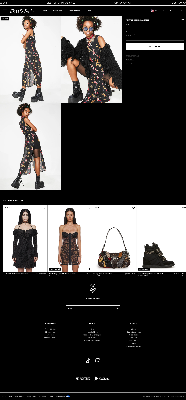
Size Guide (133, 335)
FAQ (92, 329)
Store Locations (134, 332)
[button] (60, 2)
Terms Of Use (19, 396)
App (133, 343)
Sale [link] (89, 11)
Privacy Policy (7, 396)
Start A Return (50, 338)
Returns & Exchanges (92, 335)
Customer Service (92, 340)
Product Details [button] (132, 56)
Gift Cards (133, 340)
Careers (133, 338)
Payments (92, 338)
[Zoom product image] (30, 59)
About (133, 329)
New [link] (45, 11)
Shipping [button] (129, 63)
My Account (50, 332)
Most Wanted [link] (74, 11)
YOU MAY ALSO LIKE (13, 201)
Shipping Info (92, 332)
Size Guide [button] (130, 59)
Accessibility (43, 396)
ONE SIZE (130, 36)
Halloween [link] (57, 11)
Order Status (50, 329)
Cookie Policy (31, 396)
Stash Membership (134, 346)
